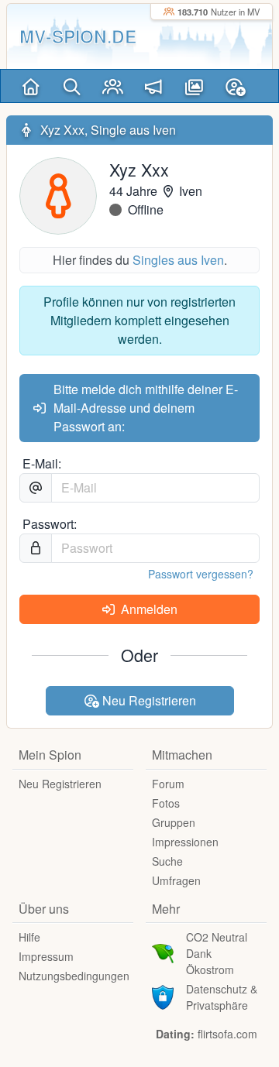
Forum (168, 783)
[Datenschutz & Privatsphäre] (163, 995)
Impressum (46, 956)
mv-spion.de (77, 36)
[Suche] (71, 86)
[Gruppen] (112, 86)
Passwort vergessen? (200, 574)
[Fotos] (194, 86)
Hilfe (29, 937)
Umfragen (176, 880)
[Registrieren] (235, 86)
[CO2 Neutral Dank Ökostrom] (163, 951)
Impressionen (185, 841)
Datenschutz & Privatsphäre (221, 997)
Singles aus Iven (178, 260)
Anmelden (147, 609)
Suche (167, 861)
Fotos (166, 803)
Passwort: (49, 524)
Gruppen (173, 822)
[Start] (30, 86)
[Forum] (153, 86)
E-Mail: (41, 463)
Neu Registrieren (147, 700)
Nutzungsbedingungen (74, 975)
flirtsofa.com (227, 1033)
